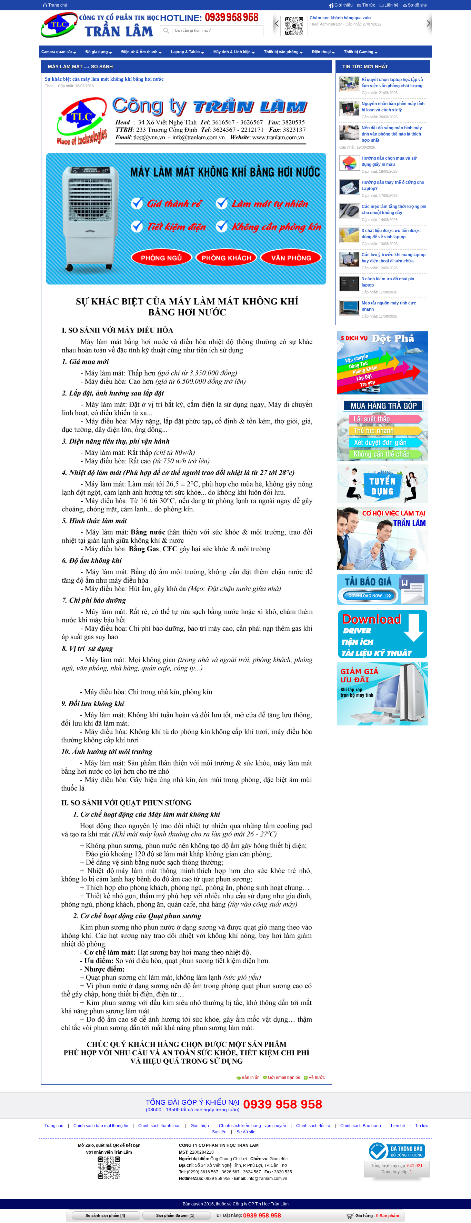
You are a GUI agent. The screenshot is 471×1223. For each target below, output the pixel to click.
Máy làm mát (65, 66)
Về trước (316, 1077)
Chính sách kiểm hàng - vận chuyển (252, 1125)
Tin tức (368, 5)
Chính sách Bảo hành (360, 1125)
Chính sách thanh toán (159, 1125)
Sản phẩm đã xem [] (175, 1215)
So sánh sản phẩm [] (105, 1215)
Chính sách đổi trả (313, 1125)
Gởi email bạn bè (283, 1077)
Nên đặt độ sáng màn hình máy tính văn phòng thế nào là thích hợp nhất (392, 134)
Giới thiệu (343, 5)
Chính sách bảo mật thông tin (100, 1125)
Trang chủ (57, 5)
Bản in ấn (250, 1077)
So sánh (102, 66)
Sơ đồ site (417, 5)
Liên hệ (391, 5)
